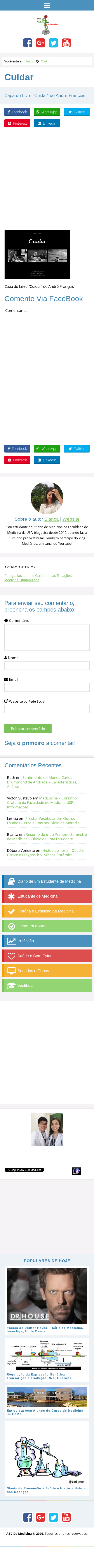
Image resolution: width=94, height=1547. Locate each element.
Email (13, 679)
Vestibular (25, 985)
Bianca (51, 519)
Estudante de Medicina (36, 896)
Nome (13, 657)
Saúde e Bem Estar (34, 956)
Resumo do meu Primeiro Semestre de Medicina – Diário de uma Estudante (47, 836)
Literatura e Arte (30, 926)
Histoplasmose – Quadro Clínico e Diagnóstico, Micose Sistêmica (45, 852)
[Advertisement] (47, 179)
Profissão (25, 941)
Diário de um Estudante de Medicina (48, 881)
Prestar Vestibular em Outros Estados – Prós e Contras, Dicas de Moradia (43, 820)
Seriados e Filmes (32, 971)
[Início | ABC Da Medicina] (47, 32)
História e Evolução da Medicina (45, 911)
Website (71, 519)
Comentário (18, 620)
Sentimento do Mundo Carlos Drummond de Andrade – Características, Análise (42, 782)
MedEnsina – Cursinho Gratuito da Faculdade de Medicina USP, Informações (42, 803)
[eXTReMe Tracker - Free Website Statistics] (76, 1170)
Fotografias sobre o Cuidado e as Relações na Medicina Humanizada (40, 578)
